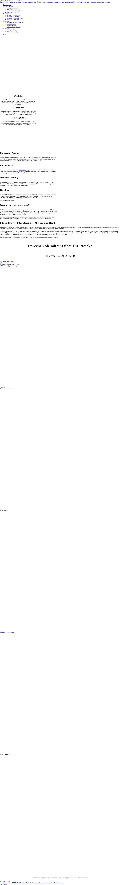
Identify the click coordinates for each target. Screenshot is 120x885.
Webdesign (21, 159)
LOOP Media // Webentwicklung (20, 882)
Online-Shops (22, 170)
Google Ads (36, 194)
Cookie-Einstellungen (52, 882)
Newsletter (35, 882)
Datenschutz (42, 882)
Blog (30, 882)
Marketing (32, 184)
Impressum (61, 882)
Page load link (3, 884)
